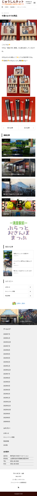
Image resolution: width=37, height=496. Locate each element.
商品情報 (4, 21)
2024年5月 (6, 354)
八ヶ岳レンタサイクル (18, 479)
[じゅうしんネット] (13, 2)
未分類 (5, 445)
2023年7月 (6, 374)
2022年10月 (7, 409)
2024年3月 (6, 358)
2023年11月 (7, 370)
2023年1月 (6, 397)
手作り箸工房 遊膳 (18, 473)
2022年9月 (6, 413)
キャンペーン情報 (8, 437)
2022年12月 (7, 401)
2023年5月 (6, 382)
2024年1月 (6, 366)
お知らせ (6, 140)
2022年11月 (7, 405)
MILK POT (18, 476)
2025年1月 (6, 338)
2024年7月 (6, 346)
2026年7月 (6, 334)
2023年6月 (6, 378)
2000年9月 (6, 421)
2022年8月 (6, 417)
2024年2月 (6, 362)
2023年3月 (6, 390)
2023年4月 (6, 386)
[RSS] (18, 487)
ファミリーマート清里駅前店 (18, 482)
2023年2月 (6, 394)
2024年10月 (7, 342)
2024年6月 (6, 350)
